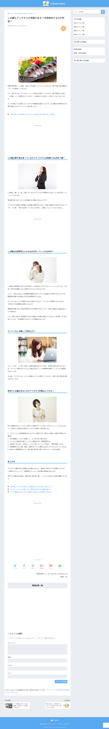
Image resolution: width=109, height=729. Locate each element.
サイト (10, 673)
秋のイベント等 (79, 34)
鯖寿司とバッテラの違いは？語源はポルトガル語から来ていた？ (32, 486)
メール (10, 665)
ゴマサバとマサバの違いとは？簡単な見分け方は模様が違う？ (31, 489)
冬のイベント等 (79, 23)
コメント (11, 643)
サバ (46, 574)
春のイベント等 (79, 27)
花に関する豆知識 (80, 42)
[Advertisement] (37, 43)
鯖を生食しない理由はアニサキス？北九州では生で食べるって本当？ (33, 114)
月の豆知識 (77, 19)
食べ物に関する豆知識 (55, 574)
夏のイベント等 (79, 30)
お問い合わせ (43, 724)
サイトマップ (52, 724)
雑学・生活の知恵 (80, 53)
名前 (9, 657)
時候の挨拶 (77, 49)
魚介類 (65, 574)
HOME (55, 720)
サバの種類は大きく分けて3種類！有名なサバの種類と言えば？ (31, 492)
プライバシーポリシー (63, 724)
